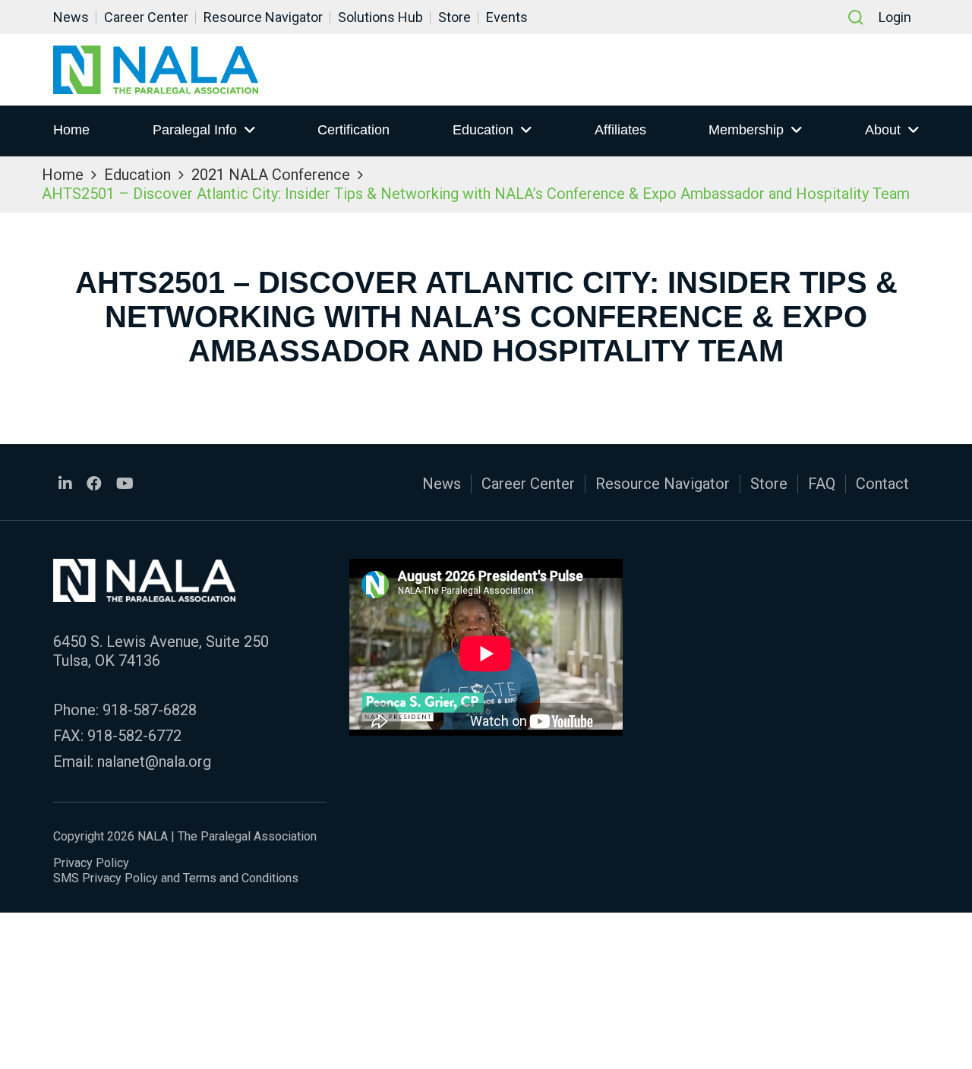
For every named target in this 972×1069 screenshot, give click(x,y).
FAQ (821, 484)
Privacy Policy (91, 863)
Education (483, 129)
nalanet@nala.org (154, 761)
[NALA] (155, 70)
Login (895, 17)
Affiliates (620, 129)
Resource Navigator (263, 17)
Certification (353, 129)
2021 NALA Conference (270, 175)
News (71, 17)
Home (71, 129)
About (883, 129)
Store (454, 17)
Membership (746, 129)
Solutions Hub (380, 17)
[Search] (855, 17)
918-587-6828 (150, 710)
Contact (882, 484)
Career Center (146, 17)
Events (507, 17)
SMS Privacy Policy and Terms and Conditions (175, 878)
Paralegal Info (195, 129)
